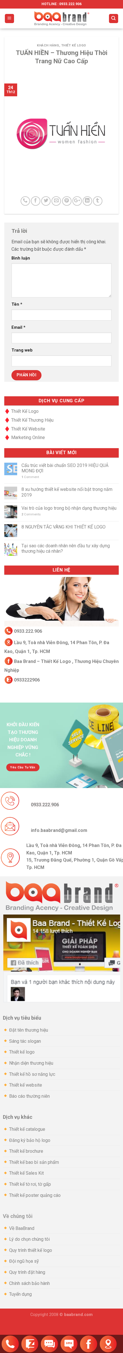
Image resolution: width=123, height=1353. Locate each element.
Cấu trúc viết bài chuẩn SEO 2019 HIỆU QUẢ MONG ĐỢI (64, 468)
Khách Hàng (48, 45)
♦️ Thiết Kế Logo (21, 411)
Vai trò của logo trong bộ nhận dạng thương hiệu (68, 508)
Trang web (22, 350)
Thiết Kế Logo (73, 45)
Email (18, 327)
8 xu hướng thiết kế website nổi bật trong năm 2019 (66, 492)
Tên (16, 304)
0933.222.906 (28, 631)
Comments (31, 514)
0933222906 (26, 680)
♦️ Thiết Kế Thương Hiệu (28, 420)
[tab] (61, 1018)
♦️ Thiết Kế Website (24, 429)
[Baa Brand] (61, 18)
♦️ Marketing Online (24, 437)
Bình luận (20, 258)
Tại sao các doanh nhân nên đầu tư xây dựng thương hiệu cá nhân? (65, 548)
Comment (30, 477)
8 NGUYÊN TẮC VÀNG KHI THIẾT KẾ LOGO (63, 527)
